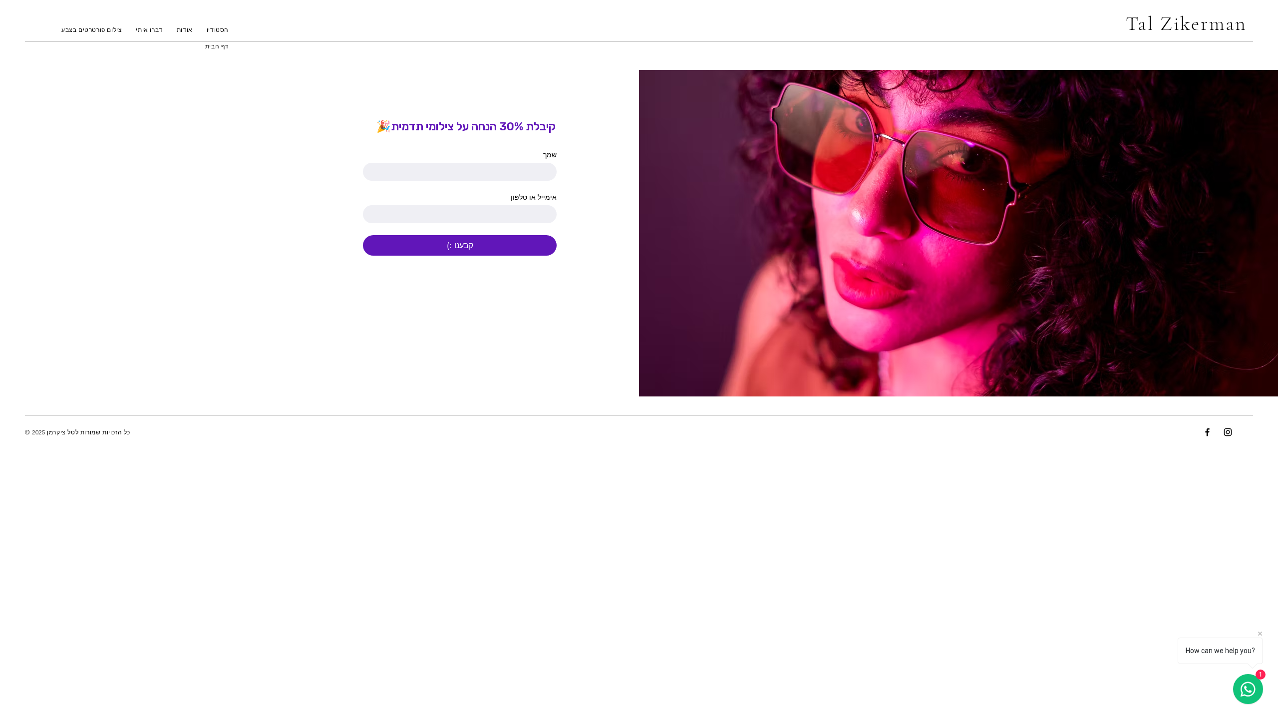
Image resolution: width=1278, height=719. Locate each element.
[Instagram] (1228, 432)
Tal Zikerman (1189, 23)
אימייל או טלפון (534, 197)
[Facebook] (1207, 432)
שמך (550, 154)
